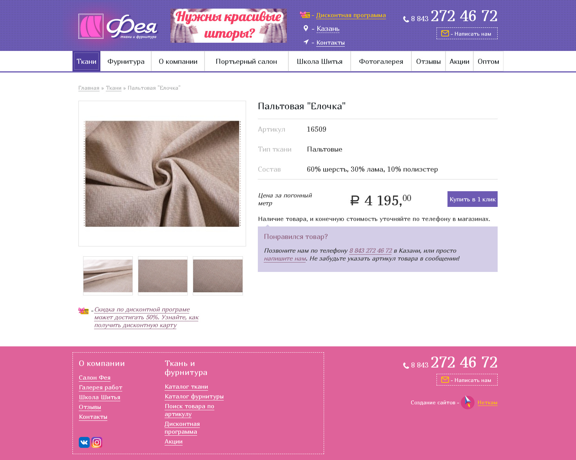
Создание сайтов (433, 402)
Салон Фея (94, 377)
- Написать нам (471, 33)
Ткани (86, 61)
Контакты (93, 416)
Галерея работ (100, 387)
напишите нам (285, 258)
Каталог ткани (186, 386)
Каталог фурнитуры (194, 396)
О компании (178, 61)
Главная (89, 87)
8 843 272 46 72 (370, 250)
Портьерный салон (246, 61)
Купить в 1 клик (472, 199)
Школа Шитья (319, 61)
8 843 (454, 18)
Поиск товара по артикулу (189, 410)
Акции (459, 61)
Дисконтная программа (182, 427)
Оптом (488, 61)
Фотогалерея (381, 61)
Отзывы (428, 61)
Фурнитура (126, 61)
